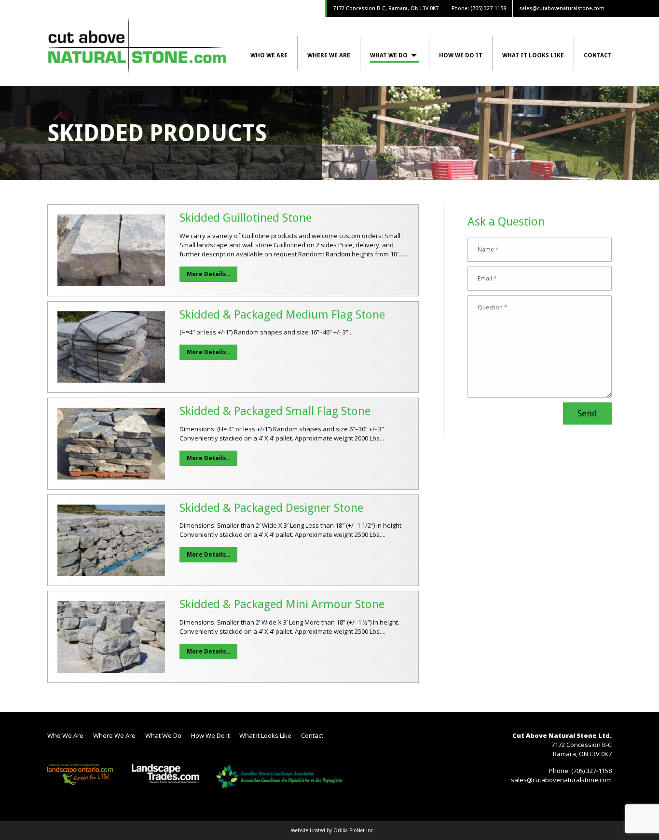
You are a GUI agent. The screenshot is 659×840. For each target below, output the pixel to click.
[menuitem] (274, 53)
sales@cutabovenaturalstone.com (561, 8)
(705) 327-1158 (488, 8)
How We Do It (460, 55)
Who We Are (269, 55)
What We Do (389, 55)
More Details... (208, 274)
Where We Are (328, 55)
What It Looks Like (533, 55)
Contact (598, 55)
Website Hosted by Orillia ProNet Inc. (332, 830)
